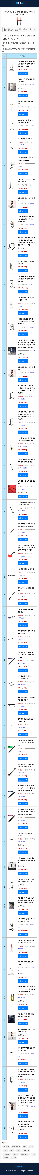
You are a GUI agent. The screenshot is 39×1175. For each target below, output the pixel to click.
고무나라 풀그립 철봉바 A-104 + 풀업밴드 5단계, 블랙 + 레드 (26, 742)
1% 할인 (20, 166)
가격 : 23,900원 (23, 1019)
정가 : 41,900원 (30, 793)
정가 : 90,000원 (30, 508)
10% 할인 (22, 145)
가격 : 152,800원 (23, 357)
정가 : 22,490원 (30, 636)
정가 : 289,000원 (23, 107)
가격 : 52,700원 (22, 888)
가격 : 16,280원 (22, 666)
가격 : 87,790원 (22, 450)
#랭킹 (24, 1147)
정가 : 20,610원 (30, 660)
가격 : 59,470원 (22, 535)
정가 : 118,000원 (30, 839)
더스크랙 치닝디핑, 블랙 (25, 138)
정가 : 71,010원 (22, 185)
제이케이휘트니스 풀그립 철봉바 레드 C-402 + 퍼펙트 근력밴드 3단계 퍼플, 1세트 (26, 812)
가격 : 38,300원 (23, 578)
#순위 (31, 1147)
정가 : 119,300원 (30, 163)
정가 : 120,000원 (23, 125)
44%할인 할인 (23, 468)
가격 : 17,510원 (22, 493)
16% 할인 (32, 125)
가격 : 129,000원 (23, 1038)
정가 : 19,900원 (30, 486)
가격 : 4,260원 (22, 688)
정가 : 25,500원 (30, 748)
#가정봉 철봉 (16, 1147)
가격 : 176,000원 (23, 909)
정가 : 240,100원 (23, 1106)
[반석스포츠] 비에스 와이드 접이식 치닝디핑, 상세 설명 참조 (26, 860)
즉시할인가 (20, 396)
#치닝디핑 (26, 1150)
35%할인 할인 (21, 706)
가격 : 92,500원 (23, 267)
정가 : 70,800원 (30, 529)
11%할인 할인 (21, 772)
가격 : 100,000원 (23, 129)
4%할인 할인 (21, 575)
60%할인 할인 (21, 841)
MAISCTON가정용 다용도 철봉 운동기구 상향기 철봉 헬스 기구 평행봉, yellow (26, 989)
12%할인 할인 (21, 489)
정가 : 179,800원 (23, 924)
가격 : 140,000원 (23, 207)
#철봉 (12, 1150)
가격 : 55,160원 (22, 402)
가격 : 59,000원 (23, 977)
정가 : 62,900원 (23, 284)
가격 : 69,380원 (22, 188)
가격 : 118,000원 (23, 169)
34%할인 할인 (23, 446)
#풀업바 (13, 1158)
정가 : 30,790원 (30, 615)
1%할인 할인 (21, 639)
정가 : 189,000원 (23, 203)
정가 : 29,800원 (30, 770)
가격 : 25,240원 (22, 754)
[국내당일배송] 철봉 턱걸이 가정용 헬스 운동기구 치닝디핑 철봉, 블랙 (26, 219)
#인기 (5, 1150)
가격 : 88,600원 (23, 251)
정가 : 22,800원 (30, 553)
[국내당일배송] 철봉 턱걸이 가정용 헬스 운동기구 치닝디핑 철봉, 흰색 (26, 321)
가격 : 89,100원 (22, 1133)
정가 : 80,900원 (30, 396)
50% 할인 (32, 350)
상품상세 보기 (23, 73)
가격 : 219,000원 (23, 110)
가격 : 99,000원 (23, 869)
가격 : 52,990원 (22, 69)
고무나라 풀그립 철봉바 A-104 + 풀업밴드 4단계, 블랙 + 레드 (26, 654)
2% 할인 (30, 185)
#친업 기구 (7, 1154)
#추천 (18, 1150)
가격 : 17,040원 (22, 621)
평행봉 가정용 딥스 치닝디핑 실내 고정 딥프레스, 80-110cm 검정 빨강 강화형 (26, 1124)
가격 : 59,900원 (23, 91)
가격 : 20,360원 (23, 559)
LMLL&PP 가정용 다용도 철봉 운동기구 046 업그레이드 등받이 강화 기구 (26, 279)
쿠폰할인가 (20, 142)
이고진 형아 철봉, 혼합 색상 (26, 569)
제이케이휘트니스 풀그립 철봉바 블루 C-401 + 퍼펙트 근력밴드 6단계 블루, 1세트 (26, 788)
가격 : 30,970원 (22, 800)
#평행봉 (6, 1158)
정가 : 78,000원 (23, 85)
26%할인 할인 (21, 796)
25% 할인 (32, 203)
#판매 (33, 1154)
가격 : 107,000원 (23, 931)
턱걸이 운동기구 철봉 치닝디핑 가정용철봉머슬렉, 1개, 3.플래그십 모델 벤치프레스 (26, 900)
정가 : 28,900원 (30, 817)
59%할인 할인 (21, 684)
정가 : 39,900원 (30, 572)
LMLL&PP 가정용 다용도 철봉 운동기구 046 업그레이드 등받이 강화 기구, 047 (26, 64)
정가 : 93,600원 (30, 703)
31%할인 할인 (21, 399)
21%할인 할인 (21, 596)
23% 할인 (31, 85)
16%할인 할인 (21, 510)
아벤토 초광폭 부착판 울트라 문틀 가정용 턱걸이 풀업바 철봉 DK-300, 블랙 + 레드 (26, 547)
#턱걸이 (15, 1154)
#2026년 (6, 1147)
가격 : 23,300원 (23, 600)
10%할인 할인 (21, 556)
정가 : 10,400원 (30, 682)
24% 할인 (32, 107)
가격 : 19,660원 (22, 823)
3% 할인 (31, 284)
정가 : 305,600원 (23, 350)
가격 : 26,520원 (22, 776)
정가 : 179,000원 (23, 224)
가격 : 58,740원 (22, 471)
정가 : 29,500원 (30, 593)
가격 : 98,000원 (23, 228)
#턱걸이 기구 (25, 1154)
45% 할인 (32, 224)
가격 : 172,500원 (23, 148)
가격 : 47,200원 (22, 848)
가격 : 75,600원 (22, 514)
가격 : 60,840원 (23, 709)
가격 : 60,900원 (23, 288)
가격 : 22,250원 (22, 642)
